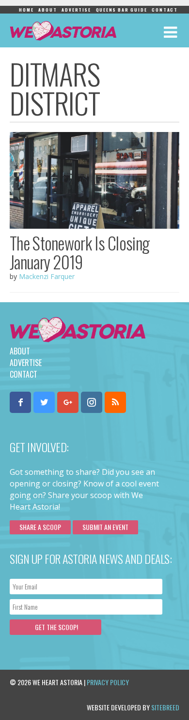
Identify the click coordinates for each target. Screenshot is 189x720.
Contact (165, 9)
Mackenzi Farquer (47, 276)
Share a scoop (40, 527)
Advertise (76, 9)
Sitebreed (165, 707)
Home (26, 9)
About (47, 9)
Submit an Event (105, 527)
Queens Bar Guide (121, 9)
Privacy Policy (108, 682)
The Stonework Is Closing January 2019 (79, 252)
